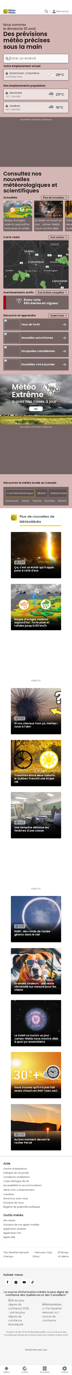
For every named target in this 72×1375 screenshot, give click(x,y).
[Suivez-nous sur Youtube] (24, 1282)
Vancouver (11, 501)
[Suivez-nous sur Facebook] (7, 1282)
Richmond (64, 501)
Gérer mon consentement (18, 1189)
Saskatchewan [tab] (59, 493)
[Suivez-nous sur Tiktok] (32, 1282)
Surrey (25, 501)
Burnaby (50, 501)
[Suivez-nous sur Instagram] (16, 1282)
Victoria (37, 501)
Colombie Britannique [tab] (20, 493)
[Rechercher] (46, 11)
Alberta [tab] (41, 493)
